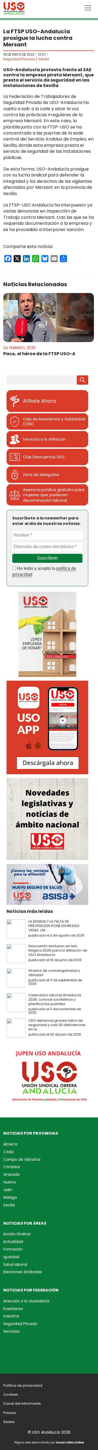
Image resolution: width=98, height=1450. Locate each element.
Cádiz (8, 1152)
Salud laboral (15, 1264)
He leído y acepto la (44, 571)
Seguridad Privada (19, 59)
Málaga (10, 1197)
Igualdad (11, 1257)
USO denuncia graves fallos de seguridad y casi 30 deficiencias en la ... (56, 1025)
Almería (10, 1144)
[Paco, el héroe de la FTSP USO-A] (48, 317)
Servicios (11, 1331)
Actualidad (13, 1241)
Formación (13, 1249)
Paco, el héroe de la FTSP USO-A (39, 354)
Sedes (9, 1421)
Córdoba (11, 1167)
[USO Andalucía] (14, 9)
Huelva (9, 1182)
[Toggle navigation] (88, 8)
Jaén (7, 1189)
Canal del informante (22, 1403)
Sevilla (43, 59)
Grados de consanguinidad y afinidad (54, 972)
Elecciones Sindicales (22, 1272)
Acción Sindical (16, 1234)
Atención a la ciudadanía (26, 1301)
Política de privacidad (22, 1385)
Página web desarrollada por (49, 1442)
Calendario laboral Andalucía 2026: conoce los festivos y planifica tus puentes (54, 999)
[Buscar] (82, 380)
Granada (11, 1174)
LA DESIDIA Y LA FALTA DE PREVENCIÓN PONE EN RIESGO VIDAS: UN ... (53, 926)
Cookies (10, 1394)
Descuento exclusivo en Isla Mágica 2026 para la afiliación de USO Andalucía (57, 950)
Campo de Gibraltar (22, 1159)
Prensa (9, 1412)
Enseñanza (13, 1308)
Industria (11, 1316)
